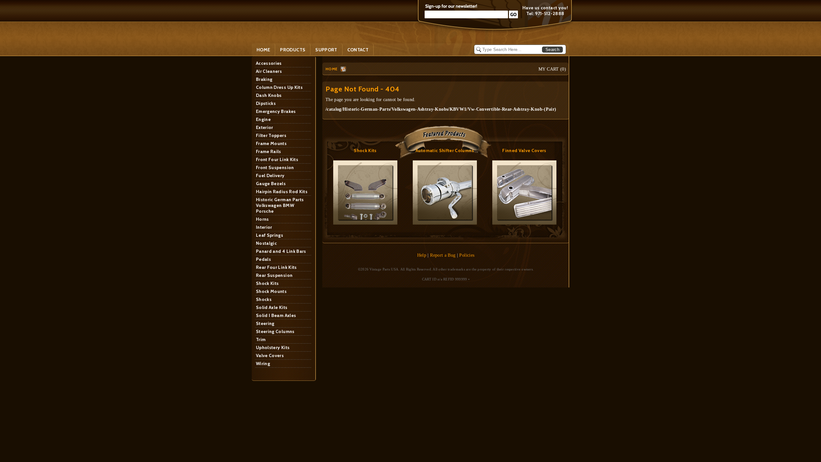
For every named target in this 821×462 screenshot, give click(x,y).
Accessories (269, 63)
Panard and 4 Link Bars (281, 251)
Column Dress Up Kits (279, 87)
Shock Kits (267, 283)
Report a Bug (442, 255)
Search (552, 49)
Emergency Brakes (276, 111)
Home (263, 50)
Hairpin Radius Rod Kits (282, 191)
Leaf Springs (269, 235)
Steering (265, 323)
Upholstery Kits (273, 347)
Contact (357, 50)
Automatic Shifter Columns (445, 150)
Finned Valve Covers (524, 150)
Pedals (263, 259)
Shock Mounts (271, 291)
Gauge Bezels (271, 183)
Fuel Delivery (270, 175)
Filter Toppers (271, 135)
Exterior (264, 127)
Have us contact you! (545, 8)
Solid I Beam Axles (276, 315)
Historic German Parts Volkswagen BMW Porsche (280, 205)
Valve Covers (270, 355)
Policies (466, 255)
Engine (263, 119)
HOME (331, 68)
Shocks (264, 299)
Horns (262, 219)
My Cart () (552, 69)
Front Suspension (275, 167)
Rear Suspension (274, 275)
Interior (264, 227)
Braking (264, 79)
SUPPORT (326, 50)
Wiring (263, 363)
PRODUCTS (292, 50)
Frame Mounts (271, 143)
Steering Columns (275, 331)
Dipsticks (266, 103)
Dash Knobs (269, 95)
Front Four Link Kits (277, 159)
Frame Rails (268, 151)
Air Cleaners (269, 71)
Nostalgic (266, 243)
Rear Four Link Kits (276, 267)
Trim (261, 339)
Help (421, 255)
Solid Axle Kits (271, 307)
